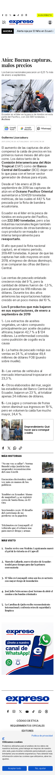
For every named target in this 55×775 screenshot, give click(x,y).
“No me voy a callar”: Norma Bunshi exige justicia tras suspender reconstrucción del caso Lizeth (17, 467)
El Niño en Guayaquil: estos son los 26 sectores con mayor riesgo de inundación (29, 579)
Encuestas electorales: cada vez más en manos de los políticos (17, 482)
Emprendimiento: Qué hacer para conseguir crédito (37, 429)
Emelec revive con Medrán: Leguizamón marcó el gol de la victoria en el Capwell (29, 550)
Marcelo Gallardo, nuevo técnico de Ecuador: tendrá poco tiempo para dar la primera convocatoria (28, 564)
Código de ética (27, 720)
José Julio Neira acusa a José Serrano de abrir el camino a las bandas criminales (29, 592)
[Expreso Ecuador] (27, 702)
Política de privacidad (42, 735)
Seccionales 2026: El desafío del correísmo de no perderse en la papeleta (17, 512)
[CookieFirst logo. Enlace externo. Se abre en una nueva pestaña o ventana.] (3, 738)
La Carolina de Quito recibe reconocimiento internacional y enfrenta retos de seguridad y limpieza (28, 607)
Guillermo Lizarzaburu (15, 137)
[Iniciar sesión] (50, 22)
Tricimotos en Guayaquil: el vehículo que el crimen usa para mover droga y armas (17, 528)
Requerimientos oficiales (27, 725)
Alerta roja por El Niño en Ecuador (35, 31)
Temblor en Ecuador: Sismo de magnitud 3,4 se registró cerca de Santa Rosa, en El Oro (17, 498)
